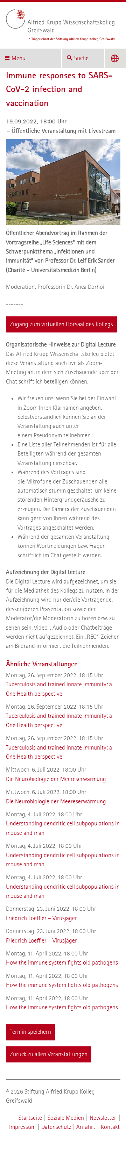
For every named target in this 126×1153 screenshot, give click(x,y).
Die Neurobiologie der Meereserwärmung (56, 779)
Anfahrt (85, 1127)
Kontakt (110, 1127)
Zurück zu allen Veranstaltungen (49, 1054)
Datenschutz (56, 1127)
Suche (81, 58)
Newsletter (103, 1118)
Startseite (30, 1118)
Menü (19, 58)
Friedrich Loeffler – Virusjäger (41, 918)
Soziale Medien (66, 1118)
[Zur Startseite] (60, 25)
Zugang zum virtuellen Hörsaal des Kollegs (61, 324)
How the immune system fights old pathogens (62, 962)
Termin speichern (30, 1032)
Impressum (22, 1127)
